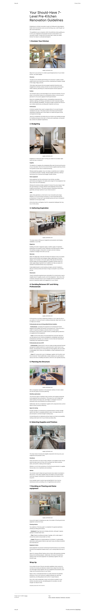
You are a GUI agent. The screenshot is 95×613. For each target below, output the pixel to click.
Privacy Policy (77, 3)
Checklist (53, 597)
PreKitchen (63, 597)
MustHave (58, 597)
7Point (49, 597)
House (26, 595)
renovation (68, 597)
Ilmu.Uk (16, 3)
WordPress (77, 609)
